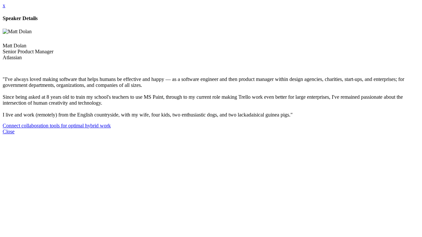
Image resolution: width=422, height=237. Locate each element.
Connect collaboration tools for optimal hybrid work (57, 125)
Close (9, 131)
